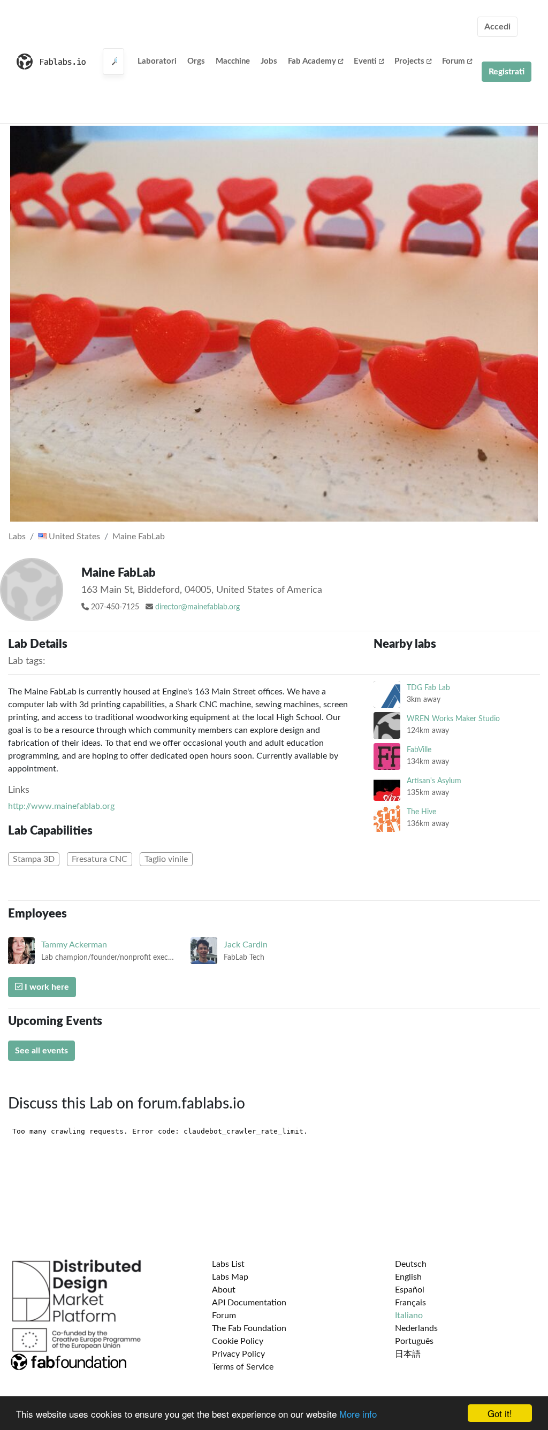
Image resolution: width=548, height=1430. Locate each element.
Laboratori (157, 61)
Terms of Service (242, 1367)
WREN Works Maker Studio (453, 719)
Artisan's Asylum (434, 781)
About (223, 1290)
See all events (41, 1050)
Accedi (497, 26)
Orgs (196, 61)
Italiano (409, 1315)
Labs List (228, 1264)
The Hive (421, 812)
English (408, 1277)
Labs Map (230, 1277)
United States (73, 536)
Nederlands (416, 1328)
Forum (453, 61)
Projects (409, 61)
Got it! (500, 1413)
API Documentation (249, 1302)
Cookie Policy (237, 1341)
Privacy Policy (238, 1354)
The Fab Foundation (249, 1328)
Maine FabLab (138, 536)
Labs (17, 536)
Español (409, 1290)
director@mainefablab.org (197, 607)
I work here (45, 987)
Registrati (506, 71)
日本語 (408, 1354)
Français (410, 1302)
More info (358, 1413)
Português (414, 1341)
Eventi (365, 61)
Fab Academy (312, 61)
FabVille (419, 750)
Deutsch (411, 1264)
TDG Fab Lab (428, 688)
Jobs (269, 61)
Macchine (233, 61)
